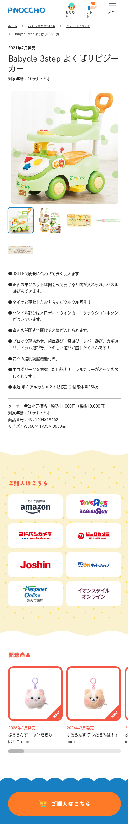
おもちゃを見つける (41, 26)
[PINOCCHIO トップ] (26, 10)
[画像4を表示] (108, 220)
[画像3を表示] (78, 220)
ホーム (12, 26)
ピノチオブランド (78, 26)
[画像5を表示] (20, 249)
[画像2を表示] (49, 220)
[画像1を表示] (20, 220)
